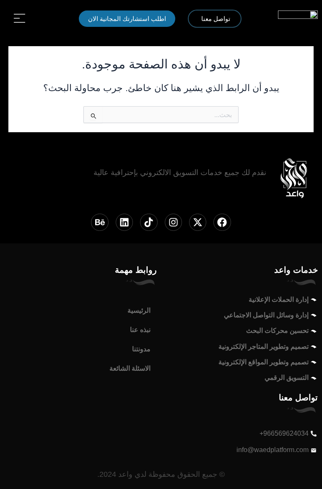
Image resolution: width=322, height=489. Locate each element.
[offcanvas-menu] (19, 18)
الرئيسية (139, 310)
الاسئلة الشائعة (130, 368)
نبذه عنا (140, 329)
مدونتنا (141, 349)
